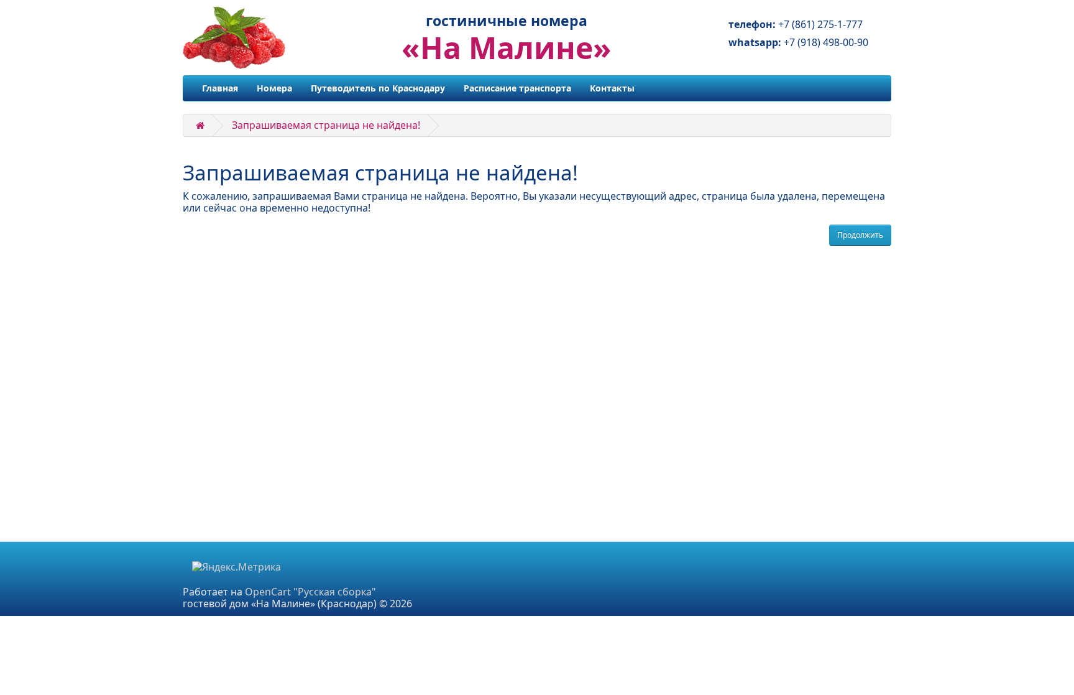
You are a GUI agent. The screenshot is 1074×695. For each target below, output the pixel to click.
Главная (220, 88)
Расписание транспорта (517, 88)
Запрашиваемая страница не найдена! (326, 125)
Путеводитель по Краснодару (378, 88)
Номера (274, 88)
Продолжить (860, 235)
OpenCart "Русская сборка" (310, 592)
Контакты (612, 88)
